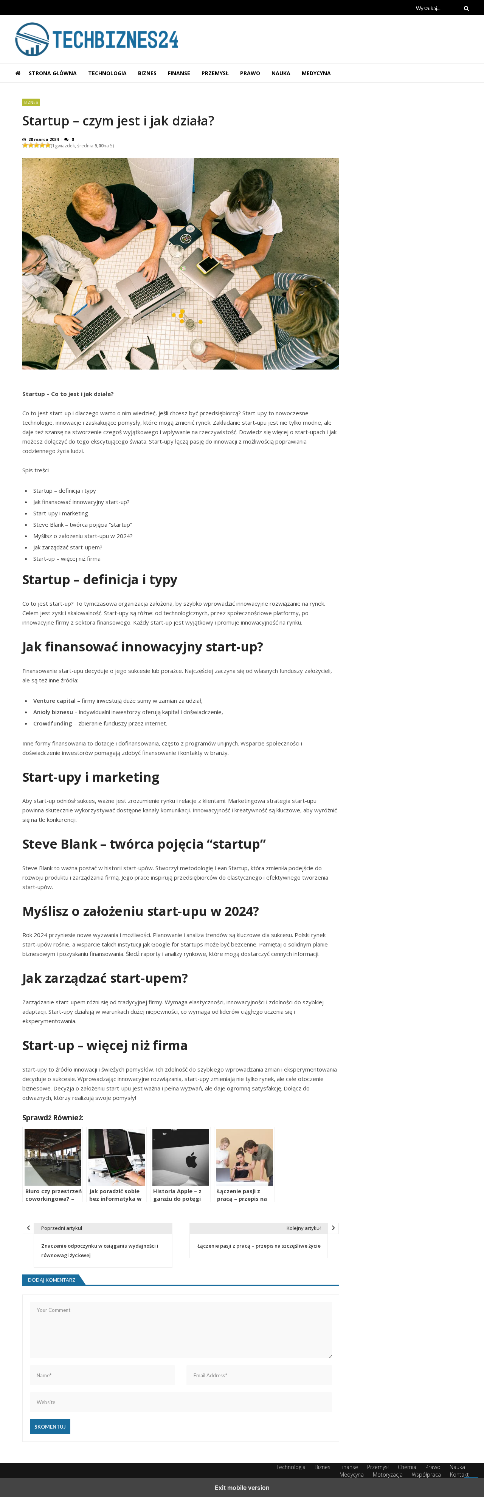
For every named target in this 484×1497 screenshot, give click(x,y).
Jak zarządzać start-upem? (67, 547)
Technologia (107, 73)
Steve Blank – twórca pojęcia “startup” (82, 524)
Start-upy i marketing (60, 513)
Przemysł (215, 73)
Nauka (280, 73)
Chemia (407, 1467)
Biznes (147, 73)
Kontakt (459, 1474)
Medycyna (316, 73)
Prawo (250, 73)
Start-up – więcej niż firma (67, 558)
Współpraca (426, 1474)
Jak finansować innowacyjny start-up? (81, 502)
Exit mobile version (242, 1487)
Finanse (179, 73)
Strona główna (53, 73)
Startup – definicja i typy (64, 490)
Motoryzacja (388, 1474)
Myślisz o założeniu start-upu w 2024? (83, 536)
